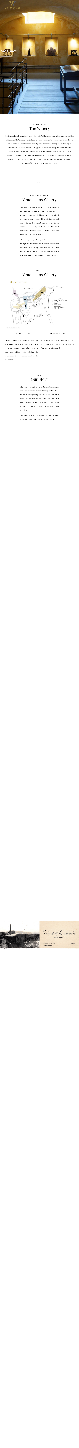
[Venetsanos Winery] (12, 5)
